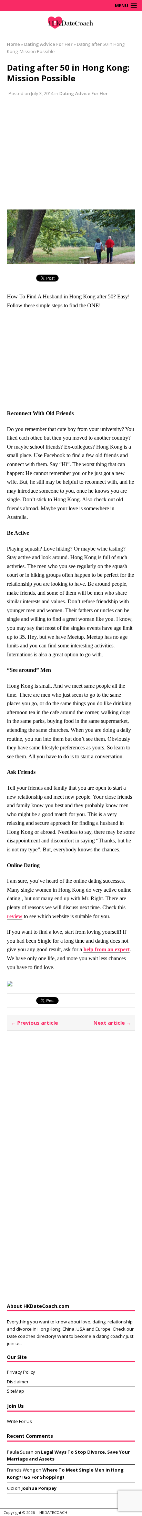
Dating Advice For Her (83, 93)
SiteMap (15, 1391)
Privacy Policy (21, 1372)
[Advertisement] (71, 154)
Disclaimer (18, 1382)
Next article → (112, 1022)
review (14, 916)
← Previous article (34, 1022)
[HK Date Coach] (71, 23)
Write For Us (19, 1421)
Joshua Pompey (39, 1488)
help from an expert (106, 949)
